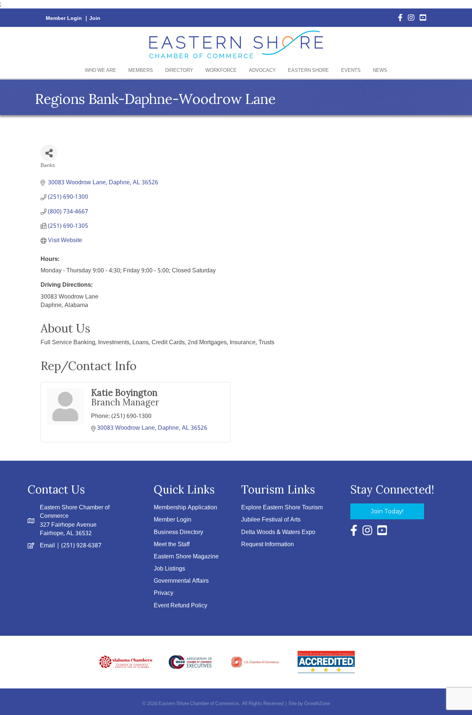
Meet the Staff (172, 545)
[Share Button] (49, 152)
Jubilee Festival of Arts (271, 520)
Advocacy (262, 70)
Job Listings (169, 569)
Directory (179, 70)
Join (94, 18)
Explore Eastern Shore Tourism (282, 508)
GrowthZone (317, 704)
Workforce (221, 70)
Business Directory (178, 532)
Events (351, 70)
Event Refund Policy (180, 606)
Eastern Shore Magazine (186, 557)
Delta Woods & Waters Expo (278, 532)
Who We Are (100, 70)
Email (47, 546)
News (380, 70)
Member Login (64, 18)
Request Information (267, 545)
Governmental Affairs (181, 581)
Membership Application (185, 508)
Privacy (163, 593)
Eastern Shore (308, 70)
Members (140, 70)
